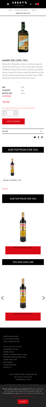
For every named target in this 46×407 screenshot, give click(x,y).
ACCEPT (23, 402)
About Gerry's (8, 362)
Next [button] (43, 298)
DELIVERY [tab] (5, 131)
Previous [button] (3, 298)
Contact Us (7, 367)
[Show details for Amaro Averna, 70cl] (12, 167)
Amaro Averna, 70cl (12, 180)
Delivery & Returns (9, 365)
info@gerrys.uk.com (10, 349)
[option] (23, 232)
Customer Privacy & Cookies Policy (23, 396)
